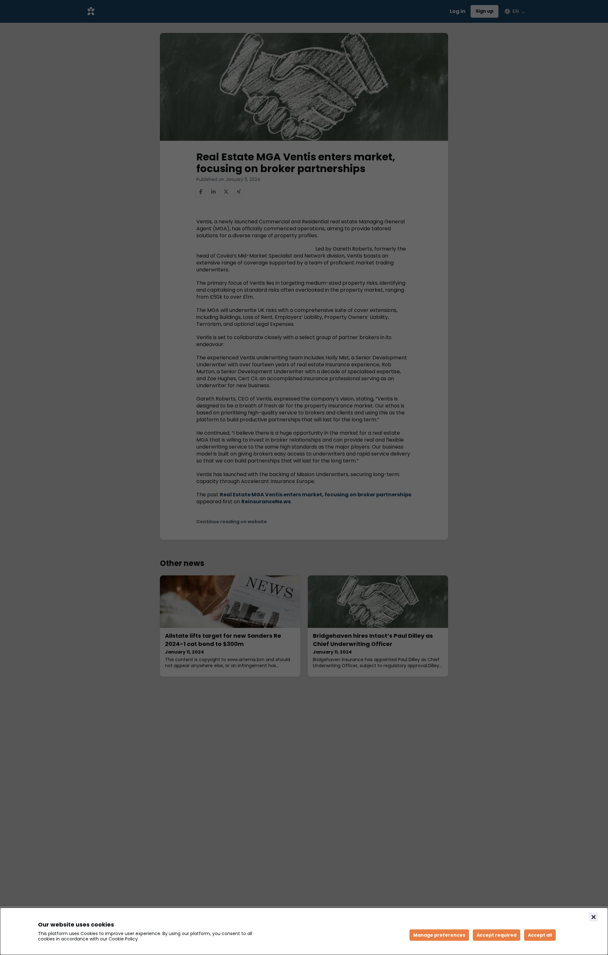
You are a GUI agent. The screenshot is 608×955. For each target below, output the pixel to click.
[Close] (593, 917)
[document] (304, 931)
